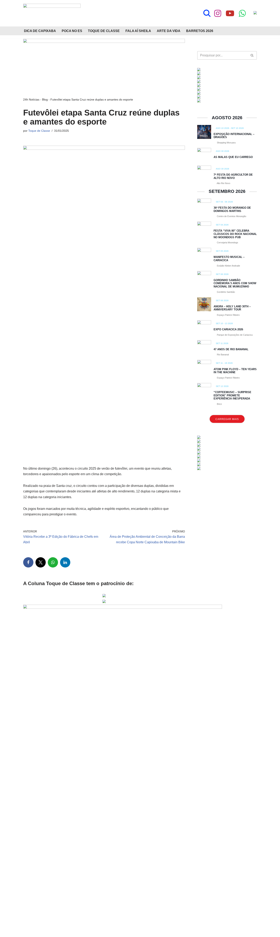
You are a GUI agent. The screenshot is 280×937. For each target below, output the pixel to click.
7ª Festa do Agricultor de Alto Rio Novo (233, 176)
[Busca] (207, 13)
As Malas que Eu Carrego (233, 157)
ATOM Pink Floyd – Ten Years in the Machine (235, 371)
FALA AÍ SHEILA (138, 31)
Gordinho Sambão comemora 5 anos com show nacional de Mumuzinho (235, 283)
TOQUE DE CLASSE (104, 31)
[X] (40, 562)
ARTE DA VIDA (168, 31)
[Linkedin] (65, 562)
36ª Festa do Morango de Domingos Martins (232, 209)
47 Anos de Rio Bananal (231, 349)
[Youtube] (230, 13)
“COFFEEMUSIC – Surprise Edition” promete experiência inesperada (232, 395)
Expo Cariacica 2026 (228, 329)
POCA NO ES (72, 31)
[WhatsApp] (53, 562)
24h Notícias (31, 99)
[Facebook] (28, 562)
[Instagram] (218, 13)
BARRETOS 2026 (199, 31)
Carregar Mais (227, 419)
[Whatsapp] (242, 13)
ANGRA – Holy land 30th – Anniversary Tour (232, 308)
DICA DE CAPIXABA (40, 31)
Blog (45, 99)
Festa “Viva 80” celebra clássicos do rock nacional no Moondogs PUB (235, 234)
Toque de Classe (39, 130)
